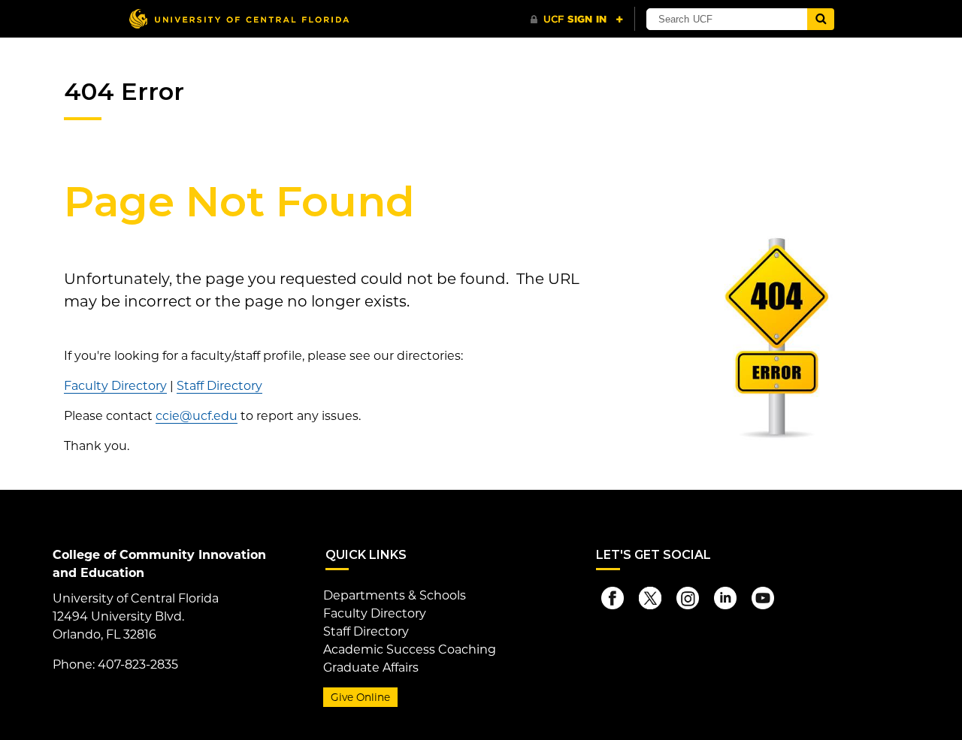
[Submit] (820, 19)
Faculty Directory (115, 386)
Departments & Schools (394, 595)
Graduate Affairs (371, 667)
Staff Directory (219, 386)
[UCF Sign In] (577, 19)
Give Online (360, 697)
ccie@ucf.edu (196, 416)
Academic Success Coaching (409, 649)
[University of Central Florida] (239, 18)
